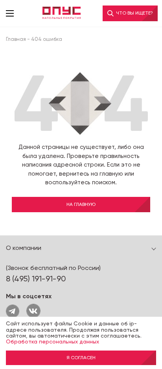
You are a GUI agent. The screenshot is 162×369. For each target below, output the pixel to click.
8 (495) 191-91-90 (36, 278)
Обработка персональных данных (52, 342)
